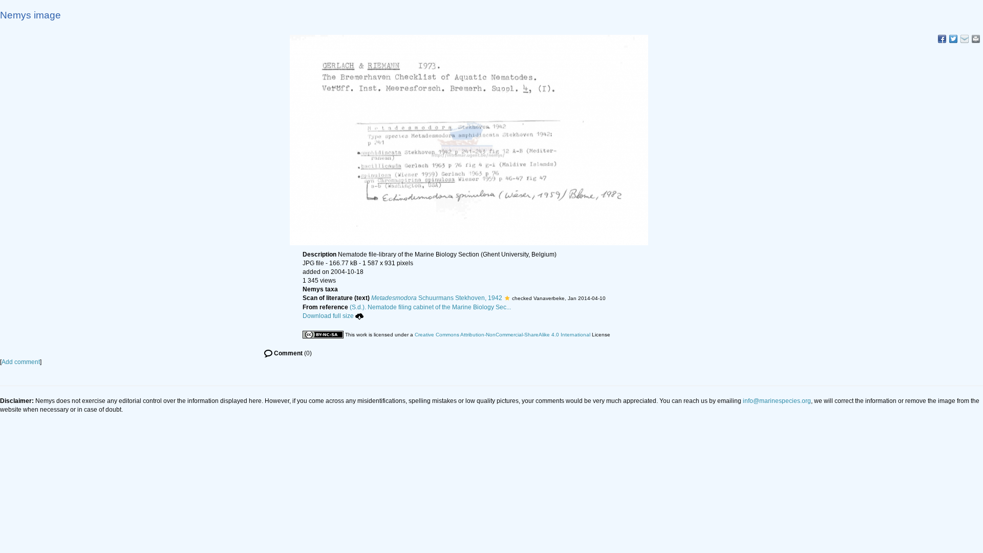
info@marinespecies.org (777, 401)
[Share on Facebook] (942, 39)
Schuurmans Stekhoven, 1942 (436, 298)
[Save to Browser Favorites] (964, 39)
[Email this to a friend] (976, 39)
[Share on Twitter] (953, 39)
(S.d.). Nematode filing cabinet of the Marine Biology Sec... (430, 307)
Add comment (21, 362)
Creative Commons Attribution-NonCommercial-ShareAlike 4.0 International (502, 334)
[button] (507, 298)
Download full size (328, 316)
